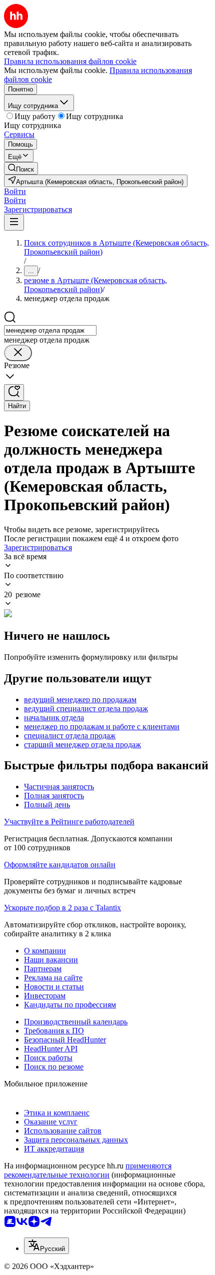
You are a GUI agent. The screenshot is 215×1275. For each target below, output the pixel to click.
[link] (21, 168)
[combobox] (50, 330)
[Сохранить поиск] (14, 392)
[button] (15, 191)
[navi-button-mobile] (14, 222)
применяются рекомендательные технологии (88, 1170)
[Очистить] (18, 353)
